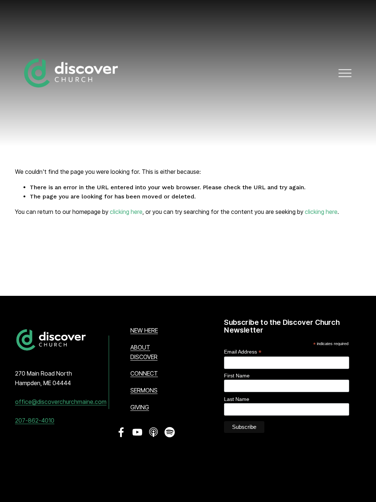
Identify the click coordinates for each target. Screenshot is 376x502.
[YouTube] (137, 432)
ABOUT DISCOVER (144, 352)
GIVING (139, 407)
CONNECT (144, 373)
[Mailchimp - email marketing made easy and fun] (332, 433)
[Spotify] (169, 432)
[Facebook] (121, 432)
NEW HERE (144, 330)
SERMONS (144, 390)
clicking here (126, 211)
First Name (237, 376)
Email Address (242, 351)
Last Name (236, 399)
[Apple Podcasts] (153, 432)
